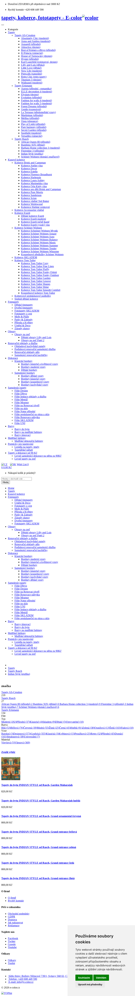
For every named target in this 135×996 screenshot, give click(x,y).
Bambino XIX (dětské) (46, 704)
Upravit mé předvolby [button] (90, 984)
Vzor (4, 730)
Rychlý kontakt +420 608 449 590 (26, 9)
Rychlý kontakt (16, 900)
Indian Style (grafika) (19, 674)
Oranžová (101, 727)
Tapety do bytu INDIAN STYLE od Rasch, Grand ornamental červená (41, 816)
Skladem (48, 721)
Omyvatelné (75, 721)
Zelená (88, 727)
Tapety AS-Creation (11, 692)
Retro (96, 733)
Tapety (11, 668)
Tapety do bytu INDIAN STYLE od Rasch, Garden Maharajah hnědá (40, 800)
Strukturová (15, 736)
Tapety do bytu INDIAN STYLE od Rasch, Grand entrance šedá (37, 862)
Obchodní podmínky (18, 913)
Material (5, 739)
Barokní (7, 733)
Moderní (8, 721)
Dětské (60, 721)
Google (12, 944)
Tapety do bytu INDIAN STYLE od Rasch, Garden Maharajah (37, 785)
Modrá (43, 727)
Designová (22, 733)
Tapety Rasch (15, 671)
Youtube (12, 947)
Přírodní (23, 721)
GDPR (11, 916)
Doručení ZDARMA (19, 4)
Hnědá (76, 727)
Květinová (67, 733)
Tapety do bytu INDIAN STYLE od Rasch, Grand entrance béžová (39, 831)
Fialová (127, 727)
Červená (30, 727)
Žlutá (54, 727)
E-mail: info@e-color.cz (21, 982)
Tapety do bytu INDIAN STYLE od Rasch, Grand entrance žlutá (38, 878)
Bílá (6, 727)
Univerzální (32, 736)
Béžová (17, 727)
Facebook (13, 938)
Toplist (11, 963)
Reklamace (13, 925)
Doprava (12, 919)
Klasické (36, 721)
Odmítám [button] (101, 977)
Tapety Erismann (10, 710)
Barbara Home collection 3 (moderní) (80, 704)
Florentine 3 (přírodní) (113, 704)
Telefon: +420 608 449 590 (23, 979)
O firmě (12, 897)
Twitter (11, 941)
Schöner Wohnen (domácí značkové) (39, 707)
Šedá (115, 727)
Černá (64, 727)
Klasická (52, 733)
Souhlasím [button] (84, 977)
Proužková (83, 733)
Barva (4, 724)
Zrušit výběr (8, 752)
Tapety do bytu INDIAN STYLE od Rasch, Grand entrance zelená (38, 847)
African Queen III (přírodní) (16, 704)
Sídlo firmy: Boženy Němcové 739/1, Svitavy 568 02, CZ (39, 976)
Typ (3, 718)
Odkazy (12, 960)
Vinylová (7, 742)
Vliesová (22, 742)
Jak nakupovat (15, 922)
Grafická (38, 733)
